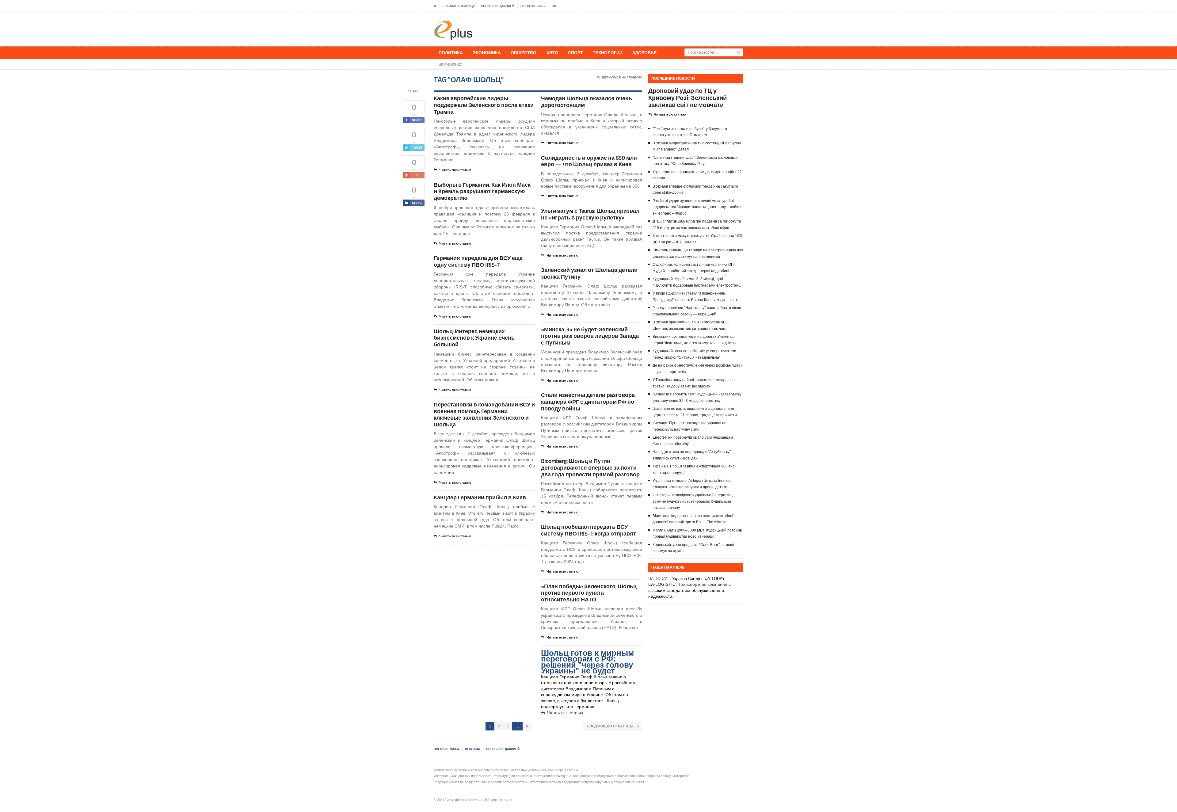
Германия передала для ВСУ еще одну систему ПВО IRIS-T (478, 261)
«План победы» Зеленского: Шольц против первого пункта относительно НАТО (589, 593)
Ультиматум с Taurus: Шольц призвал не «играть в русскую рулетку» (590, 214)
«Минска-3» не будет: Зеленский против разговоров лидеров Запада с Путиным (590, 336)
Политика (451, 52)
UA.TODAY (658, 578)
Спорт (575, 52)
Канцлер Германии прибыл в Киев (480, 497)
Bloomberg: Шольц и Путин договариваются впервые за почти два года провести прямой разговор (590, 467)
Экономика (487, 52)
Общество (523, 52)
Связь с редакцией (497, 6)
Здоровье (644, 52)
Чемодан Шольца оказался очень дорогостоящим (586, 101)
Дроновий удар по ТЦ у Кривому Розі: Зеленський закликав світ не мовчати (687, 97)
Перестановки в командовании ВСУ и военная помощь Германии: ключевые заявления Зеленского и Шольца (484, 414)
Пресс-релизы (533, 6)
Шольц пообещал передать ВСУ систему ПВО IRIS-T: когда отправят (588, 530)
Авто (552, 52)
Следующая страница (611, 726)
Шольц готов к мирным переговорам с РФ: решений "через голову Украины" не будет (587, 662)
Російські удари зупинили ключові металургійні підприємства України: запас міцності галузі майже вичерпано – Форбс (697, 207)
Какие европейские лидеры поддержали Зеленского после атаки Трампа (484, 105)
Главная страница (459, 6)
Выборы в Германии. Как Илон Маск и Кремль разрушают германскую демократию (482, 191)
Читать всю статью (455, 170)
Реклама (472, 749)
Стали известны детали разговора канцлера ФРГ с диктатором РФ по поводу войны (588, 401)
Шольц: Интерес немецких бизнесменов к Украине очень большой (474, 338)
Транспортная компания (702, 584)
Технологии (608, 52)
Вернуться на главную (622, 77)
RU (554, 6)
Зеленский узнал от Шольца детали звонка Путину (589, 273)
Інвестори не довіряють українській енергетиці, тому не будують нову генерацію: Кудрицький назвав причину (693, 501)
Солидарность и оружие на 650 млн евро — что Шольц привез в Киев (589, 161)
